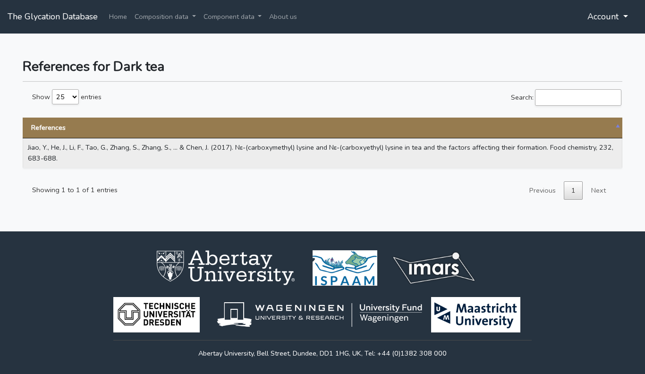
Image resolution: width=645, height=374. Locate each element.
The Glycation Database (53, 16)
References (48, 127)
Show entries (67, 97)
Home (118, 16)
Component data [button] (230, 16)
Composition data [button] (162, 16)
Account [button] (604, 16)
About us (283, 16)
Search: (522, 97)
